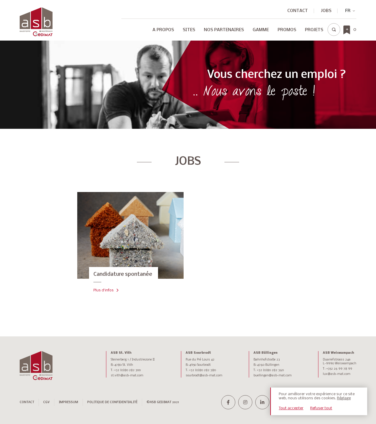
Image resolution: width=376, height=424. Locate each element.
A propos (163, 30)
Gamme (261, 30)
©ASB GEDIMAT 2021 (163, 402)
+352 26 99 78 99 (339, 368)
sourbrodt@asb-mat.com (204, 375)
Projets (314, 30)
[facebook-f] (228, 402)
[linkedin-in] (262, 402)
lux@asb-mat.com (336, 374)
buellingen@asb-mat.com (273, 375)
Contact (297, 11)
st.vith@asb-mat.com (127, 375)
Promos (287, 30)
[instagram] (245, 402)
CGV (46, 402)
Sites (189, 30)
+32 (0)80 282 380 (202, 370)
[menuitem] (163, 31)
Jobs (326, 11)
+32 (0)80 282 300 (127, 370)
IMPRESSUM (68, 402)
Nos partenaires (224, 30)
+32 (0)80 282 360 (270, 370)
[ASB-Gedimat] (36, 21)
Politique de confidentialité (112, 402)
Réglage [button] (344, 398)
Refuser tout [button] (321, 408)
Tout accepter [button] (291, 408)
